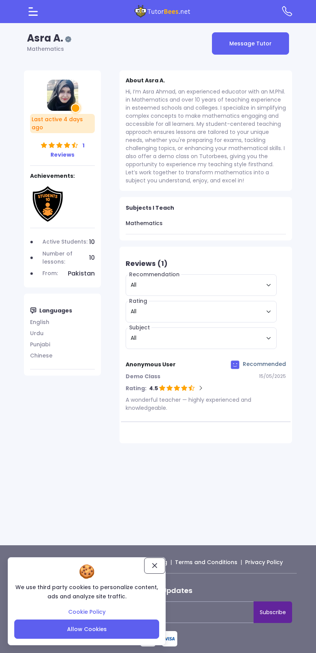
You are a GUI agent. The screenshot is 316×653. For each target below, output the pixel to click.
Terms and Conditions (206, 562)
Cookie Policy (87, 612)
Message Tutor (250, 43)
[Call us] (287, 11)
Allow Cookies (87, 629)
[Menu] (33, 11)
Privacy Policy (264, 562)
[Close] (154, 566)
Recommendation (154, 274)
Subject (139, 327)
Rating (138, 301)
